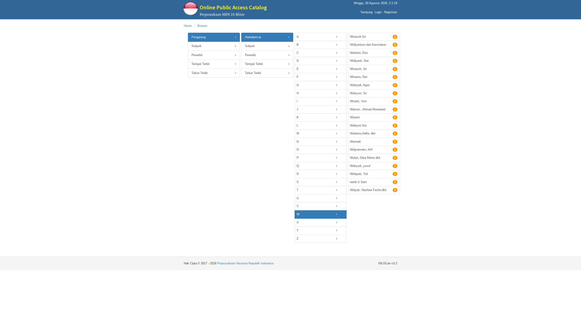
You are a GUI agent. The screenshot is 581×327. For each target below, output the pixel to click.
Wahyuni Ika (373, 125)
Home (188, 25)
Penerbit (197, 55)
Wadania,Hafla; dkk (373, 133)
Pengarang (199, 37)
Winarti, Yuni (373, 101)
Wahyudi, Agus (373, 85)
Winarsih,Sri (373, 36)
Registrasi (390, 12)
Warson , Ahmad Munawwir (373, 109)
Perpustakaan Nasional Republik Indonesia (245, 263)
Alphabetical (253, 37)
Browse (202, 25)
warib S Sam (373, 182)
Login (378, 12)
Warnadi (373, 141)
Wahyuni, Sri (373, 93)
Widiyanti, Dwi (373, 60)
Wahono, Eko (373, 52)
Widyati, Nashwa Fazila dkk (373, 190)
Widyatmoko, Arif (373, 149)
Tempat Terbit (200, 64)
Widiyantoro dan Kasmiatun (373, 44)
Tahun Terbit (200, 73)
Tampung (366, 12)
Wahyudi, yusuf (373, 166)
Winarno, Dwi (373, 77)
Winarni (373, 117)
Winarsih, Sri (373, 69)
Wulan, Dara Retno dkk (373, 157)
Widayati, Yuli (373, 174)
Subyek (197, 46)
